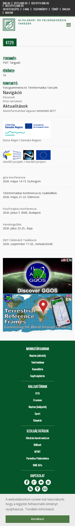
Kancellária (37, 369)
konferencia (16, 177)
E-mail (26, 9)
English (66, 9)
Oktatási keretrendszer (37, 438)
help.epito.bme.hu (14, 5)
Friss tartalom (12, 101)
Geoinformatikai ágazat (19, 111)
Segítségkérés (37, 376)
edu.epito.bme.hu (40, 3)
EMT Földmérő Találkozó (20, 240)
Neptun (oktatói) (37, 355)
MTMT (37, 451)
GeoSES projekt (13, 162)
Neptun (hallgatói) (38, 407)
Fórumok (9, 97)
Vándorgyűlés (12, 224)
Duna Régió (10, 140)
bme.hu (6, 3)
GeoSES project (36, 162)
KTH (37, 393)
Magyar (9, 12)
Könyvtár (37, 420)
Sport (37, 413)
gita (5, 177)
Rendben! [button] (37, 519)
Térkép (54, 9)
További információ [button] (39, 509)
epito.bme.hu (21, 3)
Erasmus (37, 400)
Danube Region (31, 140)
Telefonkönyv (40, 9)
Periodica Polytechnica (37, 458)
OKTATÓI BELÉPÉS (11, 9)
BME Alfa (37, 465)
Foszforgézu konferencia (20, 209)
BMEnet (37, 445)
